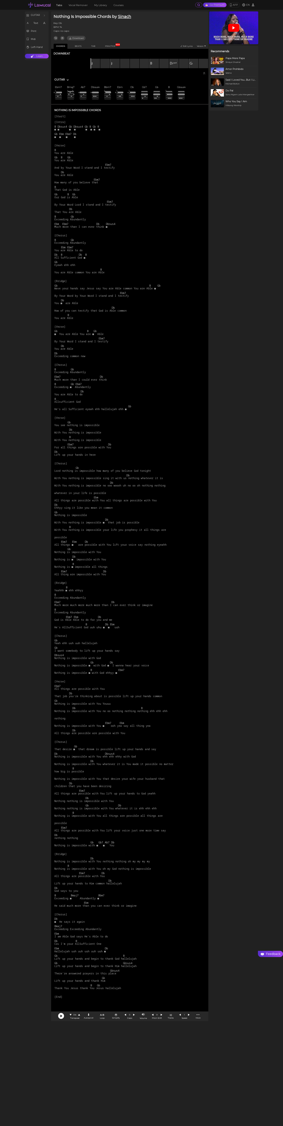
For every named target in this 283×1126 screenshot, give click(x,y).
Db (74, 1014)
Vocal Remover (78, 5)
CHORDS (60, 46)
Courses (118, 5)
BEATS (78, 46)
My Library (100, 5)
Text (35, 23)
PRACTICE (111, 45)
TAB (93, 46)
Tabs (59, 5)
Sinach (124, 16)
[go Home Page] (39, 5)
